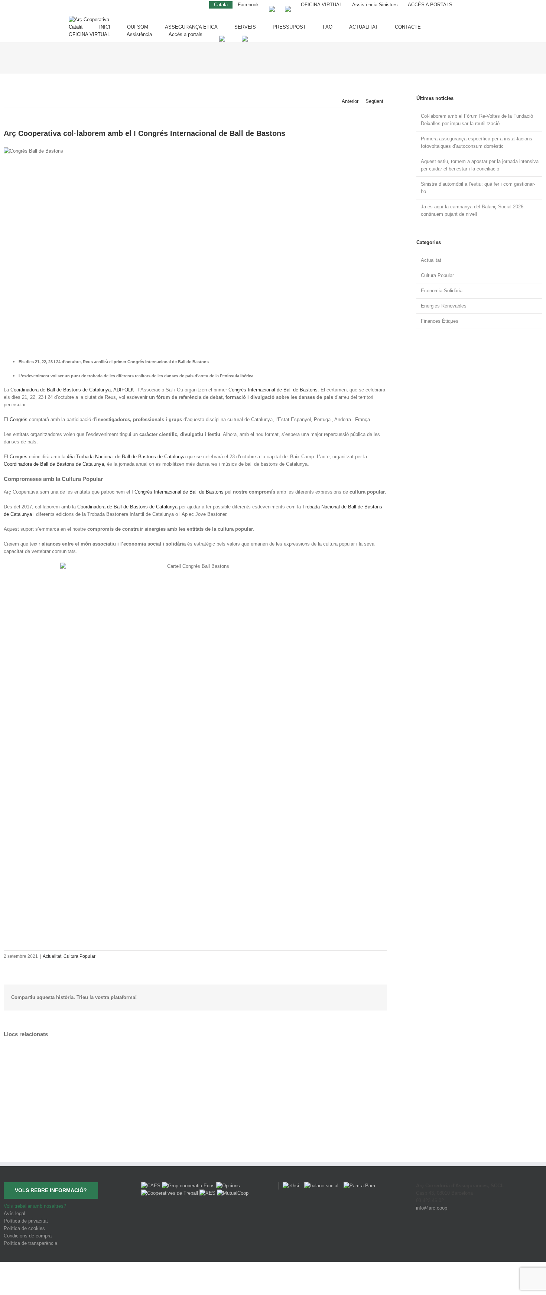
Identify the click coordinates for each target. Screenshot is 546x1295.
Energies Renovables (444, 306)
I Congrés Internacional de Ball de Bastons (177, 492)
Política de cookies (24, 1228)
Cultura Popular (79, 956)
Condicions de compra (28, 1236)
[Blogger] (499, 1235)
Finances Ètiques (439, 321)
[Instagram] (479, 1235)
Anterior (350, 101)
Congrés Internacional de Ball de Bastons (273, 390)
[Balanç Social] (320, 1185)
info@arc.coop (431, 1208)
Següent (374, 101)
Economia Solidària (441, 290)
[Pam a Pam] (357, 1185)
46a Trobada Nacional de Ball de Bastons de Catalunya (126, 456)
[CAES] (151, 1185)
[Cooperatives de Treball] (170, 1193)
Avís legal (14, 1213)
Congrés (18, 419)
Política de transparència (30, 1243)
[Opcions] (228, 1185)
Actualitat (52, 956)
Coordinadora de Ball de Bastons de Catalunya (60, 390)
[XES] (208, 1193)
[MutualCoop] (232, 1193)
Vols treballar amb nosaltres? (35, 1206)
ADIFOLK (123, 390)
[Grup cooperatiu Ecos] (189, 1185)
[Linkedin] (488, 1235)
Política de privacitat (26, 1221)
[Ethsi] (289, 1185)
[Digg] (468, 1235)
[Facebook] (458, 1235)
